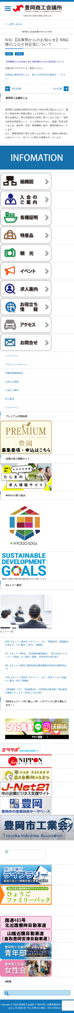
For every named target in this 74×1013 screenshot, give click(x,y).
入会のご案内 (12, 390)
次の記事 (57, 88)
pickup (19, 54)
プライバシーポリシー (16, 364)
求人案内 (9, 399)
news (9, 54)
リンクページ (12, 355)
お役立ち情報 (12, 381)
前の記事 (16, 88)
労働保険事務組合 (14, 373)
